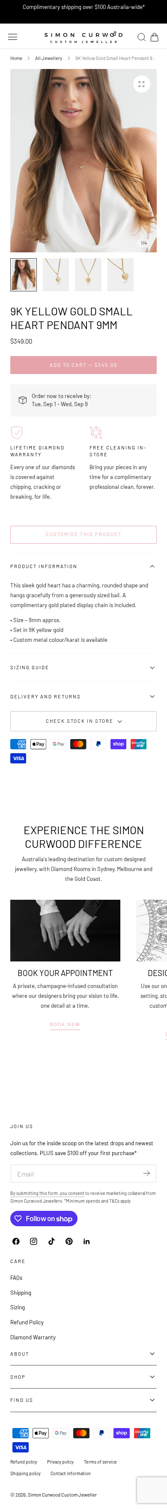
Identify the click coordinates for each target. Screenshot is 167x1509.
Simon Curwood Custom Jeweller (62, 1494)
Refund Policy (27, 1322)
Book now (65, 1024)
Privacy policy (60, 1461)
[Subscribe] (147, 1173)
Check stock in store (79, 721)
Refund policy (23, 1461)
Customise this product (84, 534)
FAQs (16, 1277)
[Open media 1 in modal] (142, 84)
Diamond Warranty (33, 1337)
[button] (12, 36)
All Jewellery (48, 58)
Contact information (71, 1473)
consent (76, 1193)
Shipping (20, 1292)
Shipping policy (25, 1473)
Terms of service (100, 1461)
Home (16, 58)
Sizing (17, 1307)
